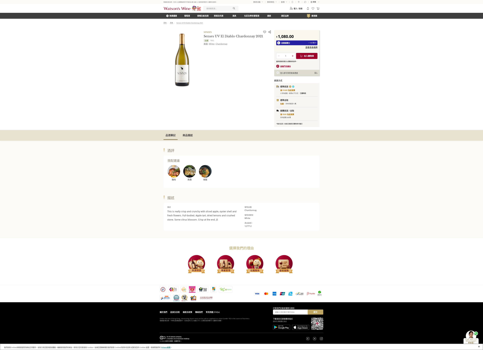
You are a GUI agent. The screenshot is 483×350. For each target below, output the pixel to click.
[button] (296, 8)
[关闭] (479, 346)
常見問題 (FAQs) (213, 312)
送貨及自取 (175, 312)
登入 (315, 73)
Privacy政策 (165, 347)
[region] (241, 347)
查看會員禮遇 (311, 47)
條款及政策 (187, 312)
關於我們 (163, 312)
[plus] (292, 56)
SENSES (208, 32)
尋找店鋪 (299, 2)
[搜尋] (233, 8)
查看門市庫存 (285, 66)
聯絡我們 (199, 312)
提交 (315, 312)
